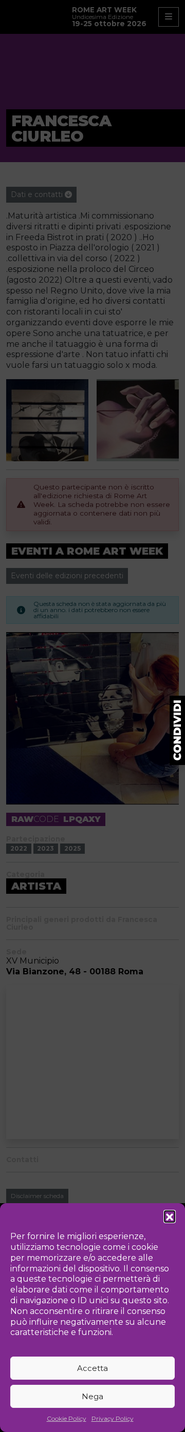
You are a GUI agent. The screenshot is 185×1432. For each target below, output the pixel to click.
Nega (92, 1396)
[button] (169, 1216)
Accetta (92, 1368)
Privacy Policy (112, 1418)
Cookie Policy (66, 1418)
